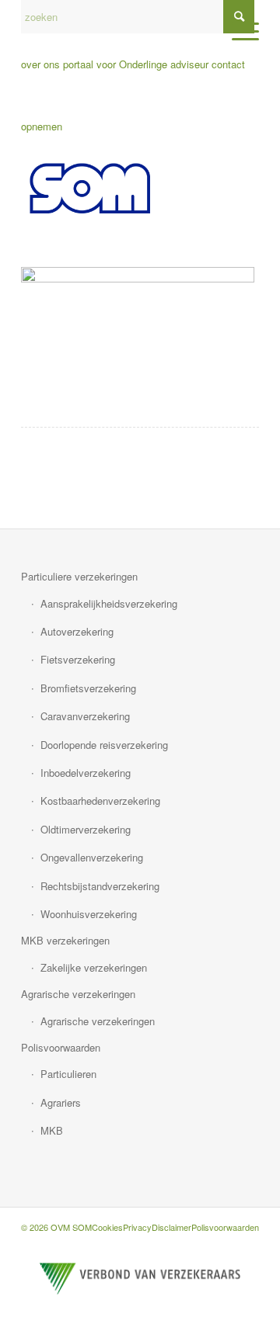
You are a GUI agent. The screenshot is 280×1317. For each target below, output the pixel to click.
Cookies (107, 1227)
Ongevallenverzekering (91, 857)
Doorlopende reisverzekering (104, 744)
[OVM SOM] (116, 189)
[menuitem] (237, 31)
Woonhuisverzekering (88, 913)
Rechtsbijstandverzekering (99, 886)
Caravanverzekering (85, 716)
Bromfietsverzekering (88, 688)
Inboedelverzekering (85, 772)
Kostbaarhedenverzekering (100, 800)
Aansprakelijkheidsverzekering (108, 603)
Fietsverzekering (77, 659)
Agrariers (60, 1102)
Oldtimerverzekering (85, 829)
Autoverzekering (77, 631)
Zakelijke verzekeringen (93, 967)
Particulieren (68, 1073)
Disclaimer (171, 1227)
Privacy (137, 1227)
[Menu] (237, 31)
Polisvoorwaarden (60, 1047)
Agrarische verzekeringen (78, 993)
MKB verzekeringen (65, 940)
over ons (40, 64)
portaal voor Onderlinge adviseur (135, 64)
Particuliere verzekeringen (79, 576)
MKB (51, 1130)
